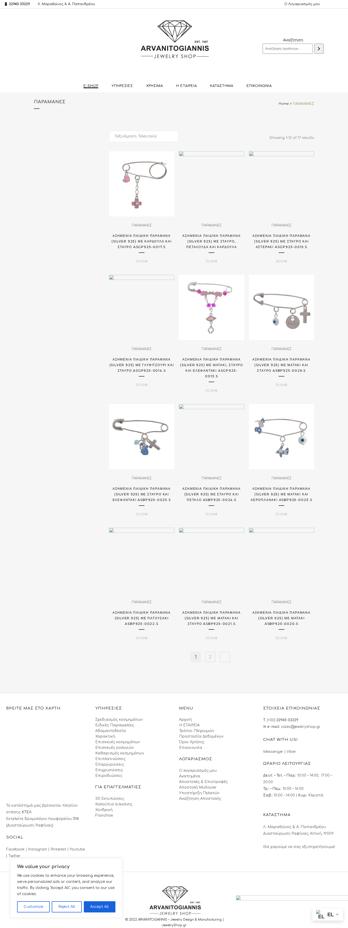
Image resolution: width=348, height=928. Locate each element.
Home (284, 104)
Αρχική (185, 719)
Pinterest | (60, 849)
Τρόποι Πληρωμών (196, 731)
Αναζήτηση (293, 40)
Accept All (99, 907)
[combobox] (143, 136)
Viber (291, 752)
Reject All (66, 907)
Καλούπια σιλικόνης (113, 804)
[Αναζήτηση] (319, 49)
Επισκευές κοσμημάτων (117, 742)
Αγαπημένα (189, 776)
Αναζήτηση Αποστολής (200, 799)
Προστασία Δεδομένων (201, 736)
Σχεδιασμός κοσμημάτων (119, 719)
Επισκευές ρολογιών (114, 748)
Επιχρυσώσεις (109, 770)
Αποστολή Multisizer (198, 787)
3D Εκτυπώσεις (109, 799)
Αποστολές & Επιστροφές (203, 782)
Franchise (104, 815)
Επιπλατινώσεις (110, 759)
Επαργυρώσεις (109, 764)
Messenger (273, 752)
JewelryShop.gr (175, 925)
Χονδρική (104, 810)
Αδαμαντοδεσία (110, 731)
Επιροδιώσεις (108, 776)
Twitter (14, 856)
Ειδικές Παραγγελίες (114, 725)
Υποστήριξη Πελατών (199, 793)
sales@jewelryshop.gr (300, 727)
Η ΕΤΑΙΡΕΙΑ (189, 725)
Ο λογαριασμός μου (198, 770)
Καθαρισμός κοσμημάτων (119, 753)
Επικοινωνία (190, 748)
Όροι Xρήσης (191, 742)
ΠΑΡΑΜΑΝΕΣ (142, 225)
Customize (33, 907)
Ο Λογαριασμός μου (302, 4)
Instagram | (39, 849)
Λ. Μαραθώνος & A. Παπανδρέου (66, 4)
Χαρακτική (105, 736)
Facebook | (17, 849)
